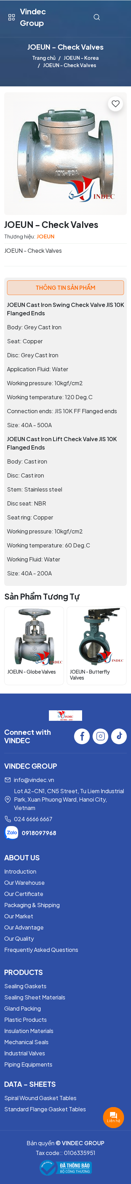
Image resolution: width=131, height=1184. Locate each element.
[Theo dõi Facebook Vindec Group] (82, 736)
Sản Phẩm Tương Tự (42, 596)
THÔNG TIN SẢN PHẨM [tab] (65, 287)
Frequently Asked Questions (41, 949)
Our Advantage (24, 927)
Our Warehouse (24, 882)
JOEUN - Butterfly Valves (90, 674)
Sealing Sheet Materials (34, 997)
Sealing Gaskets (25, 986)
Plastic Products (25, 1019)
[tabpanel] (65, 439)
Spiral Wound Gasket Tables (40, 1098)
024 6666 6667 (33, 819)
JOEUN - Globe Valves (31, 671)
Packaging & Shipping (32, 905)
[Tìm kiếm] (97, 17)
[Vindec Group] (65, 714)
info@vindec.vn (34, 779)
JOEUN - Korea (81, 58)
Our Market (18, 916)
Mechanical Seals (26, 1042)
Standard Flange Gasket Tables (45, 1109)
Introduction (20, 871)
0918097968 (39, 833)
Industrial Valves (24, 1053)
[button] (116, 645)
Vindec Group (33, 17)
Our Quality (19, 938)
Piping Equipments (28, 1064)
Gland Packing (22, 1008)
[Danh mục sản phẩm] (11, 17)
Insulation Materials (28, 1030)
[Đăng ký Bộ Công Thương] (65, 1168)
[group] (65, 153)
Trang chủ (44, 58)
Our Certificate (23, 893)
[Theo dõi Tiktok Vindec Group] (119, 736)
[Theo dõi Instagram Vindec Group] (100, 736)
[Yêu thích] (115, 104)
